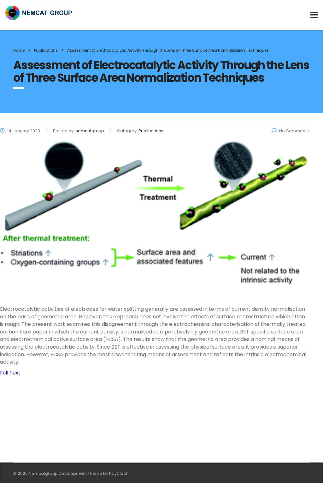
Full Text (10, 372)
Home (19, 50)
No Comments (294, 131)
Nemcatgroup (43, 473)
